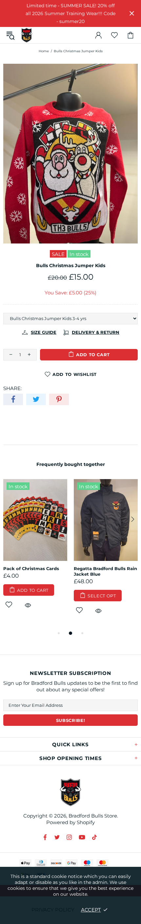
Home (44, 51)
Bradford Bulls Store (26, 35)
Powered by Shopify (70, 822)
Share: (12, 388)
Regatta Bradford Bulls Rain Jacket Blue (105, 571)
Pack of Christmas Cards (31, 568)
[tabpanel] (35, 551)
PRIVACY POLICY (52, 910)
